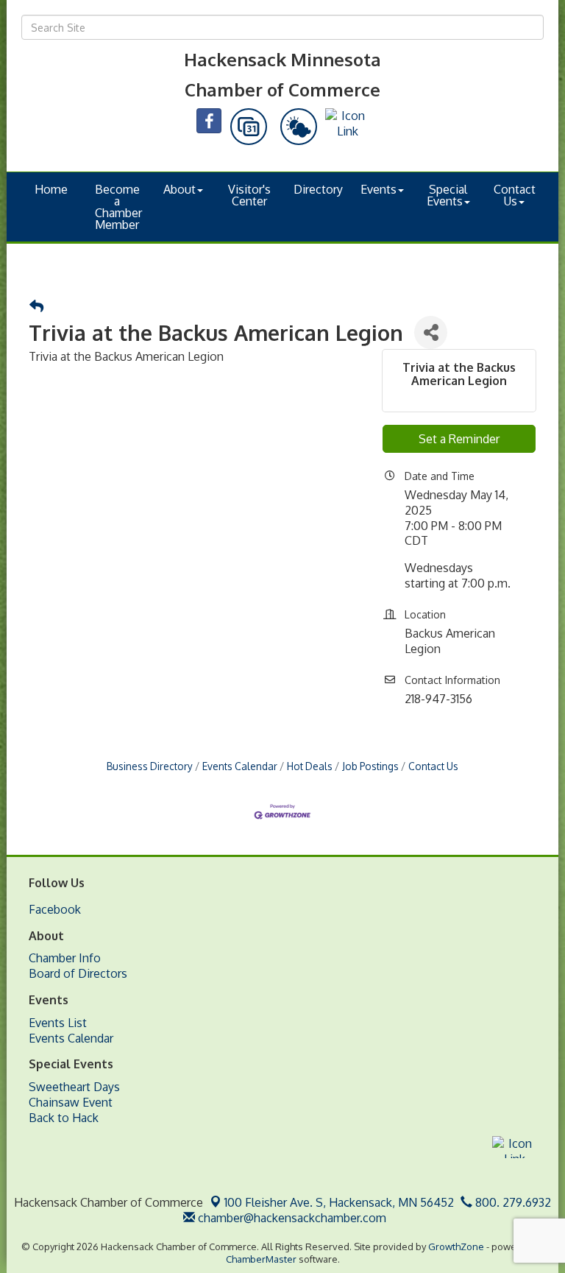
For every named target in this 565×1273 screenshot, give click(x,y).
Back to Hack (64, 1117)
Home (51, 189)
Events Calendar (239, 766)
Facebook (55, 909)
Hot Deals (310, 766)
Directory (318, 189)
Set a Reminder (459, 438)
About (179, 189)
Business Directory (150, 766)
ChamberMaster (261, 1259)
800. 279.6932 (511, 1202)
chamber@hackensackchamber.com (290, 1217)
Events (378, 189)
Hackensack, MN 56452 (339, 1202)
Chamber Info (65, 958)
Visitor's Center (249, 195)
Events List (58, 1022)
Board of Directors (78, 973)
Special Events (447, 195)
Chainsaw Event (71, 1102)
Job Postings (370, 766)
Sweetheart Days (74, 1086)
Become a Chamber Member (118, 207)
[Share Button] (430, 332)
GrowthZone (456, 1246)
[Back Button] (36, 306)
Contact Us (515, 195)
